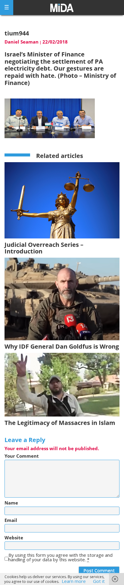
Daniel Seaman (22, 42)
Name (11, 503)
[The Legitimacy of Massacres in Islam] (62, 384)
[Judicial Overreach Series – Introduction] (62, 199)
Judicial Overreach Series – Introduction (44, 248)
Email (11, 520)
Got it (99, 581)
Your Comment (22, 456)
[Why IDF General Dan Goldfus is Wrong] (62, 298)
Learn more (74, 581)
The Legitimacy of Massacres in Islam (60, 423)
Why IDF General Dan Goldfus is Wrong (62, 346)
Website (14, 537)
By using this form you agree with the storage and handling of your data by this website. (60, 557)
